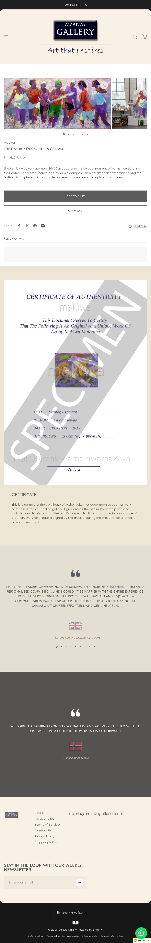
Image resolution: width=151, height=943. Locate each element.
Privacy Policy (44, 818)
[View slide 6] (80, 646)
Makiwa (9, 143)
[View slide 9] (94, 646)
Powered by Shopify (90, 929)
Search (40, 813)
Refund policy (35, 936)
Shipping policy (90, 936)
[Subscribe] (80, 882)
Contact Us (43, 830)
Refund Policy (44, 836)
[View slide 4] (70, 646)
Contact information (112, 936)
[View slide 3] (66, 646)
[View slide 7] (85, 646)
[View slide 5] (75, 646)
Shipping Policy (46, 842)
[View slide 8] (89, 646)
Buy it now (75, 211)
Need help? (140, 226)
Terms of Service (47, 824)
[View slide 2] (61, 646)
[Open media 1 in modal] (104, 85)
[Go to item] (63, 134)
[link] (96, 814)
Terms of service (70, 936)
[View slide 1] (56, 646)
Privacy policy (52, 936)
